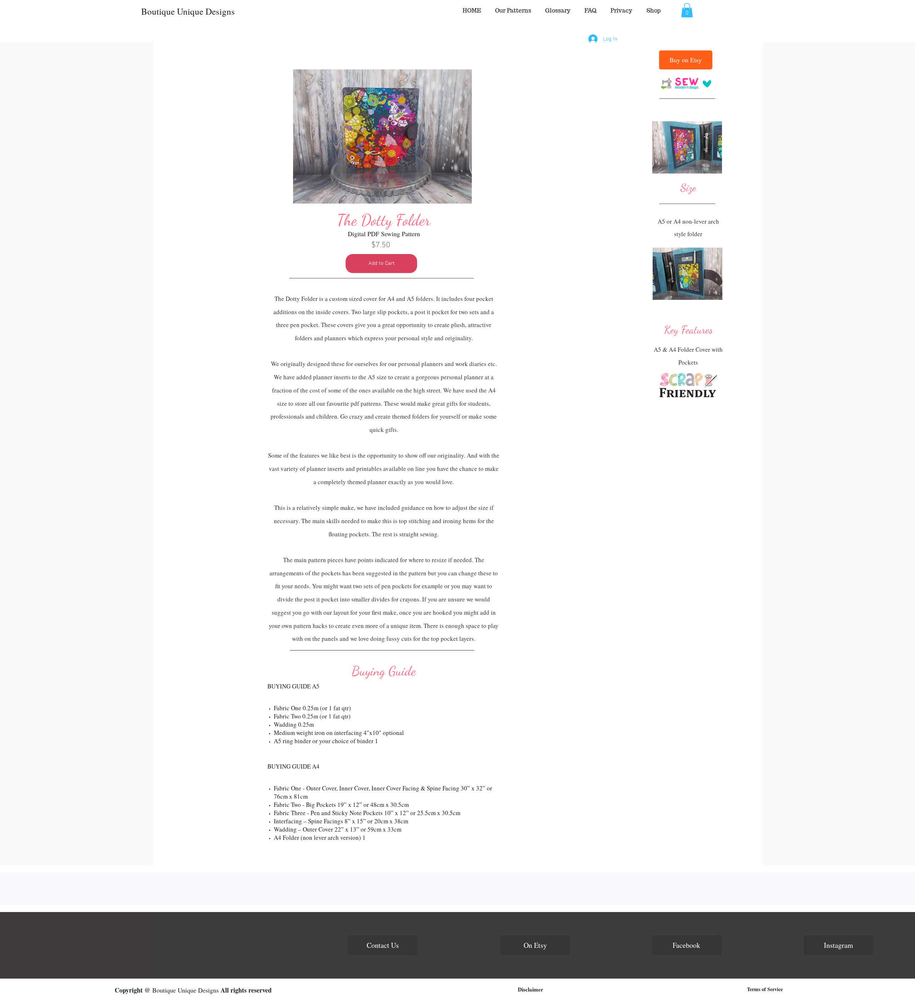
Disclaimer (530, 989)
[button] (687, 10)
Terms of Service (765, 989)
